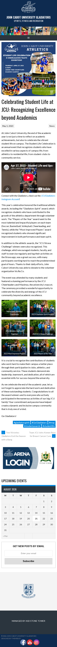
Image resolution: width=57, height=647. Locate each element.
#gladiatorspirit (22, 422)
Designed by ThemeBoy (11, 638)
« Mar (5, 536)
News (52, 126)
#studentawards (32, 426)
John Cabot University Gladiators (28, 17)
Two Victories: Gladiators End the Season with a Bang (13, 436)
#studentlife (49, 426)
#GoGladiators (39, 422)
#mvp (52, 422)
